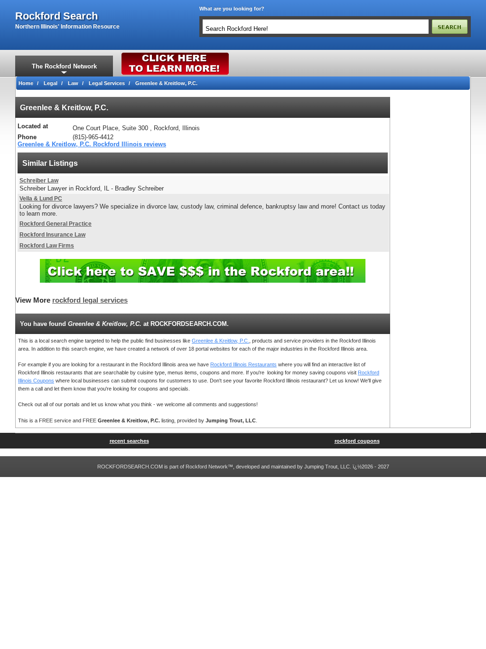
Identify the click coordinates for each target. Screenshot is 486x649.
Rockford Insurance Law (52, 234)
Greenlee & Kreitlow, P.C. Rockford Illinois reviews (92, 144)
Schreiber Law (38, 180)
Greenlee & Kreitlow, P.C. (220, 341)
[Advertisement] (430, 239)
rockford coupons (357, 441)
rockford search (56, 16)
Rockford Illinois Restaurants (243, 364)
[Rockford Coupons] (202, 262)
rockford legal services (90, 300)
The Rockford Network (64, 66)
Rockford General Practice (55, 223)
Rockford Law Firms (46, 245)
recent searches (129, 441)
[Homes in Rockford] (175, 54)
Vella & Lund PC (40, 198)
